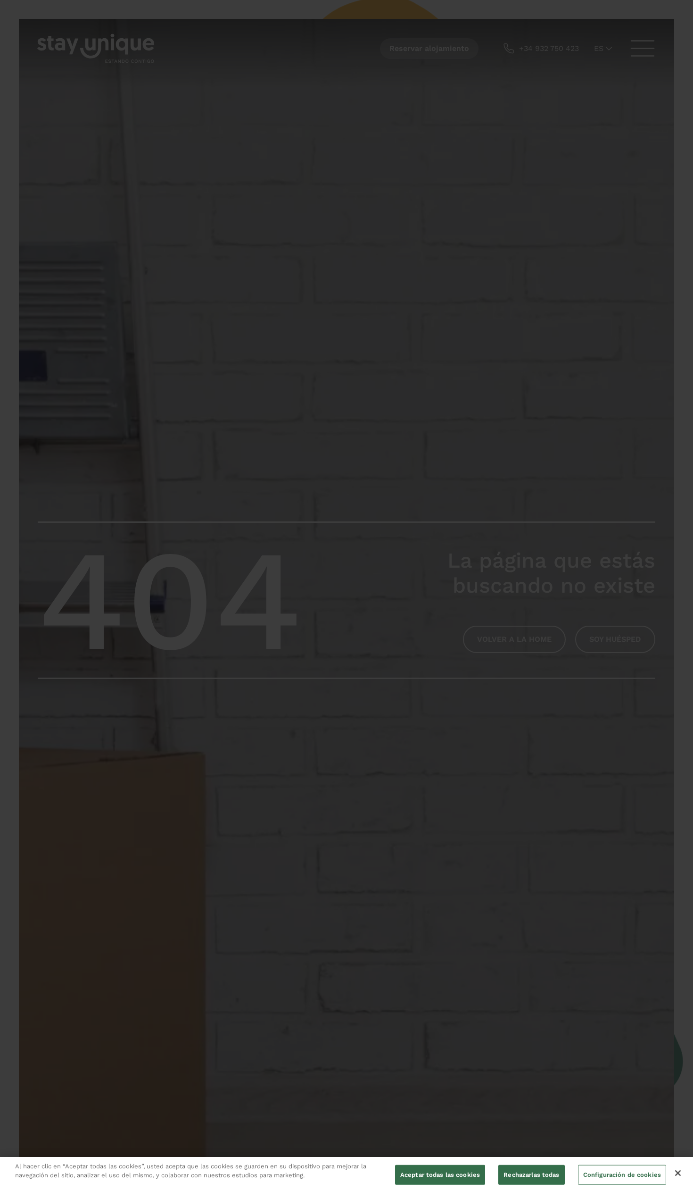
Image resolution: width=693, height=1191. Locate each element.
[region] (346, 1174)
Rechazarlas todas (531, 1174)
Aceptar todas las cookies (440, 1174)
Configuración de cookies (622, 1174)
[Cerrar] (678, 1173)
